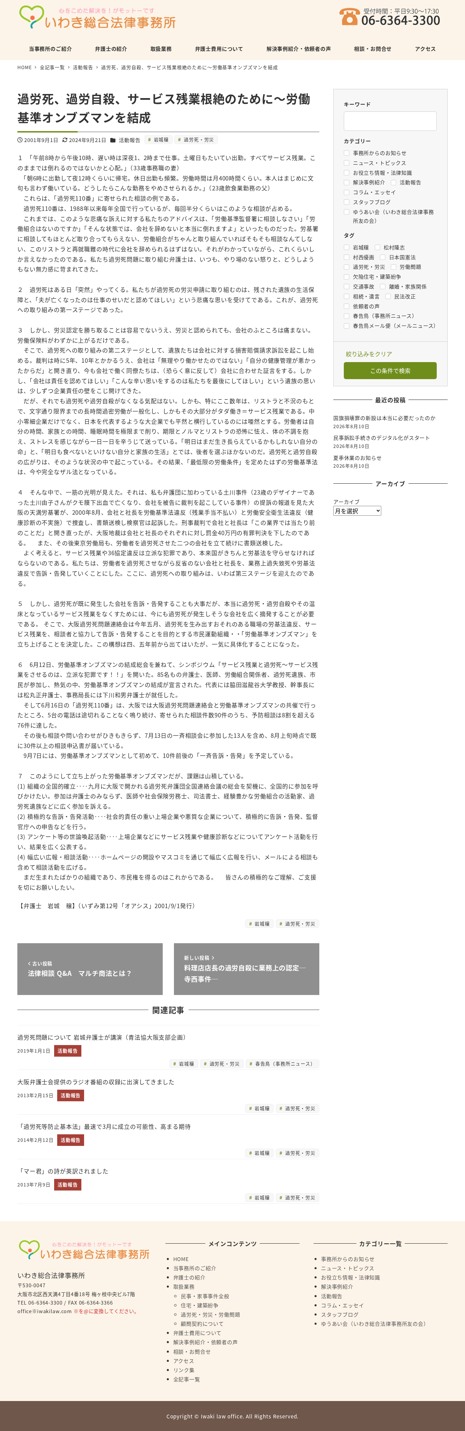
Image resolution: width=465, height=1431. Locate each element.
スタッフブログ (340, 1314)
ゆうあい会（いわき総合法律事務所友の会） (375, 1323)
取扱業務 (184, 1286)
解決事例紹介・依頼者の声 (205, 1342)
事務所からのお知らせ (348, 1258)
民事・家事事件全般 (205, 1296)
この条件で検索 (390, 370)
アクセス (183, 1360)
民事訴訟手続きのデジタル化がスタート (381, 437)
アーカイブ (346, 501)
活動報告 (129, 139)
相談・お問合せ (192, 1351)
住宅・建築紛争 (200, 1305)
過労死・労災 (198, 139)
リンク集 (184, 1369)
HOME (181, 1258)
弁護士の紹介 (189, 1277)
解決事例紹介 (337, 1286)
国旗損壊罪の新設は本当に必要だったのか (384, 417)
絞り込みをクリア (369, 353)
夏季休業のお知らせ (357, 457)
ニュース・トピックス (348, 1268)
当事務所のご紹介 (195, 1268)
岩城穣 (160, 139)
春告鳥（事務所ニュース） (285, 1063)
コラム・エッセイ (342, 1305)
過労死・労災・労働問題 (210, 1314)
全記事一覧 (186, 1379)
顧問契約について (202, 1323)
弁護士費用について (197, 1332)
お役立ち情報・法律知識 (350, 1277)
